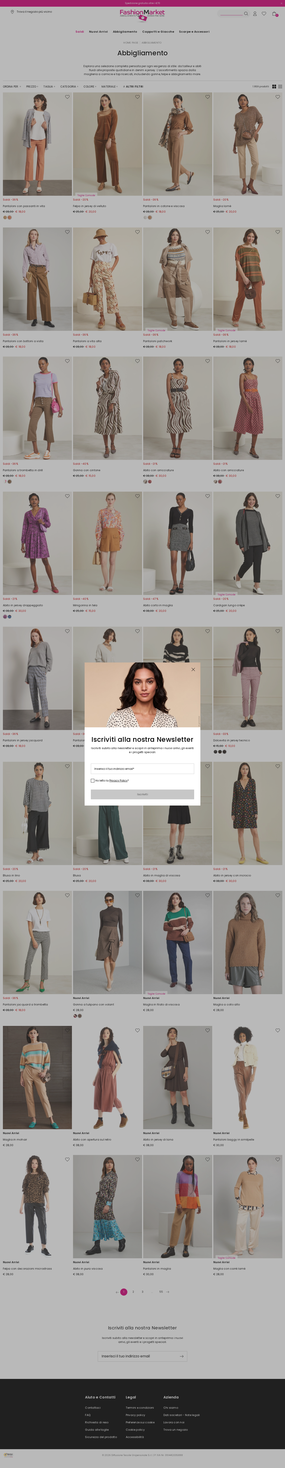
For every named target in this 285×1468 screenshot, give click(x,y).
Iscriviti (142, 794)
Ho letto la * (112, 780)
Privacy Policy (118, 780)
